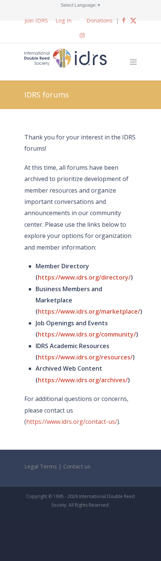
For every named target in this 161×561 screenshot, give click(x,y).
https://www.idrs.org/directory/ (84, 277)
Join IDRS (36, 20)
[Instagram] (82, 35)
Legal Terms (40, 466)
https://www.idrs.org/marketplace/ (89, 311)
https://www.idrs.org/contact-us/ (71, 421)
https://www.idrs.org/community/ (87, 334)
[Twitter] (133, 20)
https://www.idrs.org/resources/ (85, 357)
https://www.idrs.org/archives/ (83, 380)
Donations (99, 20)
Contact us (77, 466)
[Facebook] (123, 20)
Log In (63, 20)
